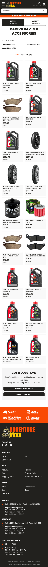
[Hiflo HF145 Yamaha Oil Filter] (35, 208)
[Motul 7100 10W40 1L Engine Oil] (12, 311)
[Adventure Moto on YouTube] (11, 445)
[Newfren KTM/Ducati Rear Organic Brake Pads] (35, 242)
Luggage (5, 493)
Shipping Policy (8, 476)
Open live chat (24, 394)
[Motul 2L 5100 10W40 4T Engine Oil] (35, 71)
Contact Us (6, 460)
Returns (28, 470)
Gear (4, 490)
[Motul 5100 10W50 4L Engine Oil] (12, 140)
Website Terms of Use (34, 476)
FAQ (26, 456)
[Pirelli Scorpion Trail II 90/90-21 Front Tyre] (35, 174)
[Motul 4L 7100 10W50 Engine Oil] (35, 105)
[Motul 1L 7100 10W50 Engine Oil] (12, 277)
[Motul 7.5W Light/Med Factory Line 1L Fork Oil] (12, 345)
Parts (4, 486)
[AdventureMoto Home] (18, 432)
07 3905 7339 (10, 544)
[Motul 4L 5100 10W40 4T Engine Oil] (12, 71)
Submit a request (24, 388)
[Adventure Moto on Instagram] (6, 445)
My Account (6, 456)
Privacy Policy (31, 473)
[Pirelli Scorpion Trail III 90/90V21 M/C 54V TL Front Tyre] (35, 140)
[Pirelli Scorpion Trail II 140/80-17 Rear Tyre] (12, 174)
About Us (5, 470)
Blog (3, 473)
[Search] (44, 11)
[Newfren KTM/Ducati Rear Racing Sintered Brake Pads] (12, 105)
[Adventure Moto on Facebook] (3, 445)
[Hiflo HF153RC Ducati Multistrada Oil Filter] (12, 208)
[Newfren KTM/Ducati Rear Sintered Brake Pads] (12, 242)
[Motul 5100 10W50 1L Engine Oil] (35, 345)
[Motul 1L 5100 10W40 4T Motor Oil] (35, 311)
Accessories (30, 486)
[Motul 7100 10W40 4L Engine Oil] (35, 277)
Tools (27, 490)
